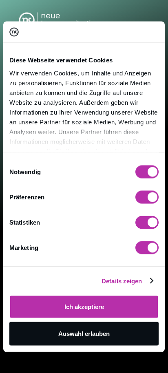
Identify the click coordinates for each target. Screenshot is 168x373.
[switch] (147, 197)
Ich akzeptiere (84, 306)
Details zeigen (122, 280)
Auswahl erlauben (84, 333)
